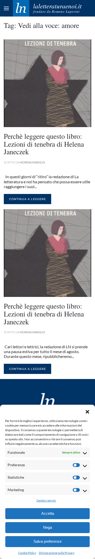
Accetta (47, 513)
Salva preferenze (47, 541)
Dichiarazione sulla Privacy (56, 553)
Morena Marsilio (32, 162)
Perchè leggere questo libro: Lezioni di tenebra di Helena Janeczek (44, 144)
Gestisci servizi (46, 500)
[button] (87, 411)
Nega (47, 527)
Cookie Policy (27, 553)
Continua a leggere (27, 199)
